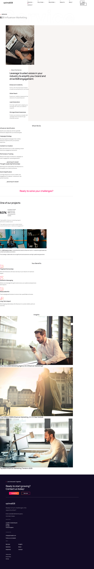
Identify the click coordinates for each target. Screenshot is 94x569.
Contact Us (14, 493)
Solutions (40, 2)
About (70, 2)
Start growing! (82, 3)
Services (29, 2)
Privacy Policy (8, 556)
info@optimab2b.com (11, 535)
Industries (51, 2)
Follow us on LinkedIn (11, 538)
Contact (29, 5)
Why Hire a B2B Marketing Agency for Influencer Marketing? (21, 366)
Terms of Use (8, 554)
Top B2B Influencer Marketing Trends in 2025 (16, 468)
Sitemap (7, 558)
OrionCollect (8, 516)
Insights (62, 2)
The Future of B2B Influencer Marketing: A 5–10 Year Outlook (21, 417)
